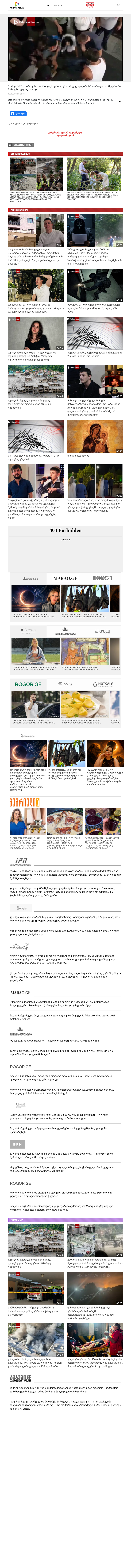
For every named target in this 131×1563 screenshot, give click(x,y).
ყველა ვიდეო (53, 5)
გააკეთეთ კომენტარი (23, 145)
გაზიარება (20, 114)
